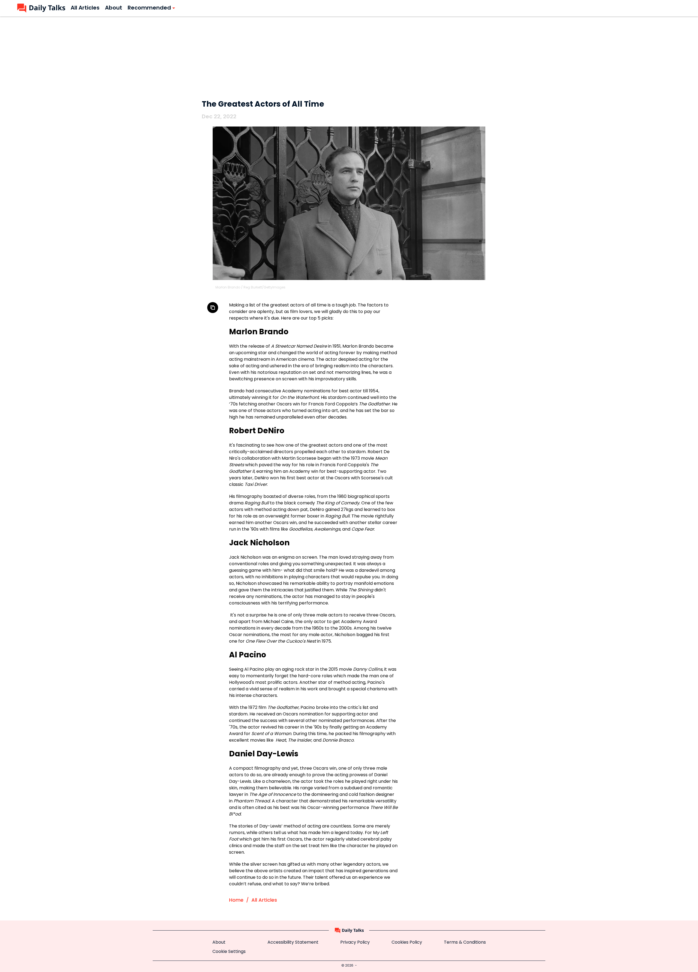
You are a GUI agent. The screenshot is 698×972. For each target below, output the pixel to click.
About (218, 942)
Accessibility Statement (292, 942)
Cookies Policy (407, 942)
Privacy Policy (355, 942)
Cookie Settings (229, 952)
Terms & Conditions (465, 942)
